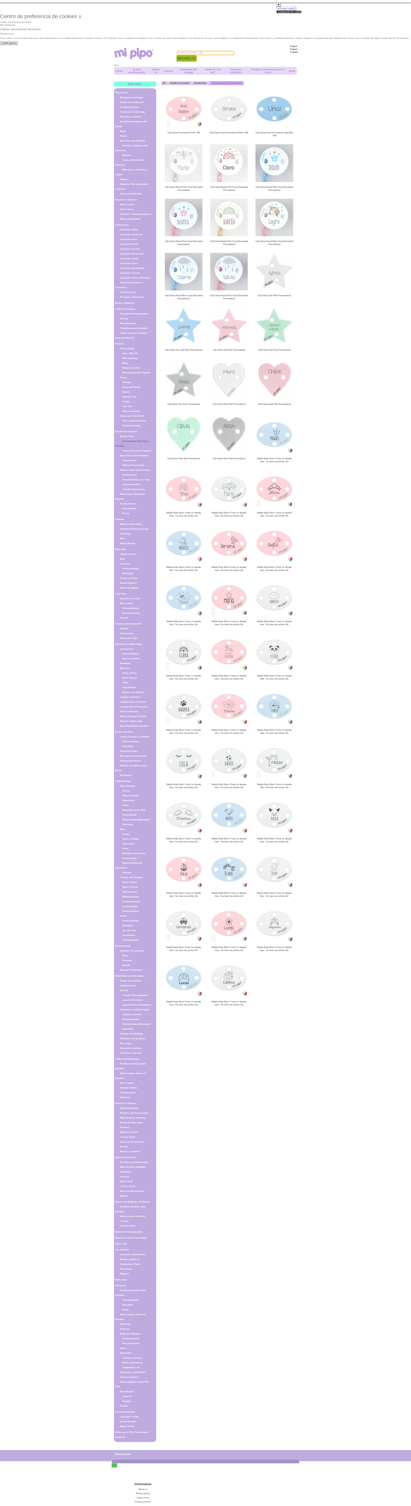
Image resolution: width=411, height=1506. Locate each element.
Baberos (126, 155)
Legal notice (143, 1497)
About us (156, 71)
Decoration (126, 1353)
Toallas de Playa (129, 578)
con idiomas (129, 930)
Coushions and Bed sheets (135, 1009)
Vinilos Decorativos (130, 980)
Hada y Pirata (129, 673)
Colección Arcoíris (130, 249)
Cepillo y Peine (128, 554)
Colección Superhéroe (132, 268)
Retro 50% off (129, 353)
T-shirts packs (128, 1092)
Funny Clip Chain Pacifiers (137, 450)
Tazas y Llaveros (129, 1377)
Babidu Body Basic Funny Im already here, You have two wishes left (274, 460)
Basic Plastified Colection (134, 726)
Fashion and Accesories (128, 623)
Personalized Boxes (131, 760)
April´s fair (121, 1243)
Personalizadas (130, 568)
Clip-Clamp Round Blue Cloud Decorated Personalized (274, 188)
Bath (122, 559)
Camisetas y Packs (130, 1264)
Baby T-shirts (127, 204)
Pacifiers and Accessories (134, 1113)
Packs (123, 136)
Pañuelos (125, 1097)
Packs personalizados (134, 420)
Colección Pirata (129, 244)
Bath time (120, 549)
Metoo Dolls (126, 603)
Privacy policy (143, 1493)
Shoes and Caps (129, 638)
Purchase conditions (236, 71)
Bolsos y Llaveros (130, 1151)
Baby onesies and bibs (132, 1216)
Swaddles (125, 663)
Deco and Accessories (132, 1141)
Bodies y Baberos (129, 1259)
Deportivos (128, 800)
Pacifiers (120, 343)
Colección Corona (130, 273)
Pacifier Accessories (126, 431)
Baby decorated (131, 367)
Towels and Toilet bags (132, 112)
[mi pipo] (143, 53)
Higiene (124, 179)
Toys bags (125, 1043)
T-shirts (124, 1221)
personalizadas (128, 1421)
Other (125, 682)
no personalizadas (125, 1412)
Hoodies (124, 1127)
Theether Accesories (133, 489)
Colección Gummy (125, 309)
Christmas (127, 824)
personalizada (130, 906)
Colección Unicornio (131, 234)
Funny (123, 377)
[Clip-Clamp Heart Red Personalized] (229, 380)
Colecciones (122, 225)
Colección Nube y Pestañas (135, 277)
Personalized (127, 348)
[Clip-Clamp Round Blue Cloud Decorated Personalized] (274, 163)
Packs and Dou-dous (131, 1122)
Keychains (125, 775)
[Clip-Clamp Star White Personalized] (274, 271)
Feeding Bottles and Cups (134, 529)
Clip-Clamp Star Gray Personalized (274, 350)
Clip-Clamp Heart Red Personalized (229, 404)
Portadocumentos (130, 107)
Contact (168, 70)
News (292, 70)
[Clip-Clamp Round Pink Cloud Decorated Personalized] (183, 163)
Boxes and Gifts (124, 732)
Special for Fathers (125, 1157)
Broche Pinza (127, 436)
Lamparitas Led (130, 1367)
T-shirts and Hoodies (131, 877)
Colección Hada (128, 239)
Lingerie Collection (130, 697)
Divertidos (128, 925)
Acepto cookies (287, 8)
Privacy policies (143, 1502)
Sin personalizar (131, 613)
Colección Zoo (128, 292)
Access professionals (137, 71)
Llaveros (127, 1396)
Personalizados (130, 608)
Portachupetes (128, 323)
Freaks (126, 401)
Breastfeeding (123, 946)
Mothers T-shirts (129, 1132)
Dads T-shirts (129, 882)
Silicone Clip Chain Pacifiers (135, 470)
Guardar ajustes (8, 43)
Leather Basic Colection (133, 702)
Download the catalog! (188, 71)
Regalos (124, 1273)
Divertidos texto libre (133, 810)
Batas (123, 131)
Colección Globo (129, 229)
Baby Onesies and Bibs (133, 1117)
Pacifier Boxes (128, 503)
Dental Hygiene (128, 583)
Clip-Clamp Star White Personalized (274, 295)
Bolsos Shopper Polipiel (133, 716)
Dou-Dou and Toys (130, 598)
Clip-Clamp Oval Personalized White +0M (229, 132)
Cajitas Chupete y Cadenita (135, 736)
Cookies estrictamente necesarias (16, 22)
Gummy (124, 318)
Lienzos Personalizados (135, 995)
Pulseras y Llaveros (130, 116)
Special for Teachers (126, 199)
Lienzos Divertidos (132, 1000)
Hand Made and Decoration (130, 976)
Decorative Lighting (131, 1048)
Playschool (121, 92)
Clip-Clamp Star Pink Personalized (229, 350)
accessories (126, 649)
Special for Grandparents (129, 1232)
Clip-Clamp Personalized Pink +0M (183, 132)
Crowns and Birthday (131, 1033)
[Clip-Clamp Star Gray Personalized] (274, 326)
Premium (127, 960)
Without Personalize (133, 465)
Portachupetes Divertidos (134, 328)
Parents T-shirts (128, 1087)
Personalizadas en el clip (136, 479)
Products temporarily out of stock (267, 71)
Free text (127, 406)
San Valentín (122, 1249)
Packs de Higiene (129, 587)
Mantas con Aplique (133, 692)
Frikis (125, 805)
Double (126, 965)
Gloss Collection (129, 711)
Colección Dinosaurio (132, 253)
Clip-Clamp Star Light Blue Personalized (183, 350)
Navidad (126, 872)
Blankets (125, 668)
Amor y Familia (130, 795)
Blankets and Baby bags (128, 644)
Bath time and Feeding (132, 140)
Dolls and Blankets (130, 1333)
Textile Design (123, 781)
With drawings (130, 358)
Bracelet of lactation (131, 970)
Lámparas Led (128, 985)
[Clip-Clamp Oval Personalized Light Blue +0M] (274, 109)
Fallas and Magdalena (127, 1059)
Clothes (124, 628)
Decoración (126, 1269)
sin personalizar (131, 484)
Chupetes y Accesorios (132, 1254)
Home (119, 70)
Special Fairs (129, 396)
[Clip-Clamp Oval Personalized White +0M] (229, 109)
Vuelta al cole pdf (213, 71)
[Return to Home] (164, 83)
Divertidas (127, 573)
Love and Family (131, 387)
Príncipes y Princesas (132, 297)
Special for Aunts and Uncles (131, 1237)
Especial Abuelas (129, 1108)
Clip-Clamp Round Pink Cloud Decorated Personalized (183, 188)
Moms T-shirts (130, 887)
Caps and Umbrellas (131, 193)
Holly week (121, 1279)
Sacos (123, 1348)
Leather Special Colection (134, 706)
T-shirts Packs (128, 1137)
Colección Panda (129, 258)
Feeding (119, 519)
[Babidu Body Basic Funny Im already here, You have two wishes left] (274, 434)
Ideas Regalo (127, 1391)
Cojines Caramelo (132, 1014)
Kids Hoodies (129, 892)
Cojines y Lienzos (132, 1357)
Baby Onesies (127, 786)
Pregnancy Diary (129, 751)
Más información (7, 25)
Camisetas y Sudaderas (133, 1372)
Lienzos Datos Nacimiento (136, 1004)
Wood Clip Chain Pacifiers (134, 455)
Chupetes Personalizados (134, 313)
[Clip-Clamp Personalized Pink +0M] (183, 109)
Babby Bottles (128, 543)
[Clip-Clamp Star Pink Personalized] (229, 326)
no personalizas (131, 901)
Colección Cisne (129, 263)
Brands (124, 1146)
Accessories (126, 633)
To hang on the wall (131, 1053)
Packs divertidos (131, 425)
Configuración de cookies (289, 12)
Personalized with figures (136, 372)
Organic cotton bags (131, 721)
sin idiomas (128, 935)
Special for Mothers (125, 1103)
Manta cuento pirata (131, 524)
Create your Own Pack (132, 416)
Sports (126, 392)
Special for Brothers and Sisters (132, 1201)
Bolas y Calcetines (132, 1362)
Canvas (124, 990)
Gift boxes (125, 1171)
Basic (125, 955)
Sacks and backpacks (132, 102)
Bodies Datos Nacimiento (136, 819)
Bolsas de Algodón (130, 219)
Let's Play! (121, 593)
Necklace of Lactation (132, 950)
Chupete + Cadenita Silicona (135, 214)
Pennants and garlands (132, 1038)
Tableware (125, 533)
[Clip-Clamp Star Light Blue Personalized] (183, 326)
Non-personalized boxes (133, 756)
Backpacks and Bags (131, 97)
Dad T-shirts (126, 1181)
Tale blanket (129, 687)
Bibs (122, 538)
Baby (125, 363)
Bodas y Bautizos (124, 303)
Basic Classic (129, 677)
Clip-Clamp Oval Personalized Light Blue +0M (274, 134)
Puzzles (124, 617)
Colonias (125, 563)
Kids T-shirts (127, 209)
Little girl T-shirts (129, 1416)
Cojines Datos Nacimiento (136, 1024)
